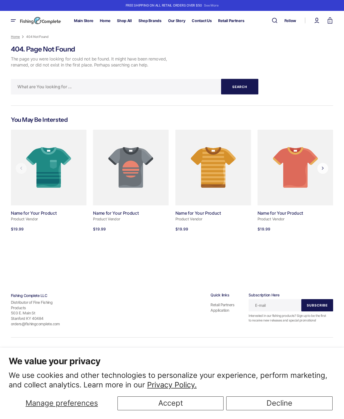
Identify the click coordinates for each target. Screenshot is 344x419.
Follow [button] (290, 20)
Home (15, 37)
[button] (274, 20)
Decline (279, 403)
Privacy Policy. (172, 384)
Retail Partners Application (222, 307)
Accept (170, 403)
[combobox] (134, 87)
